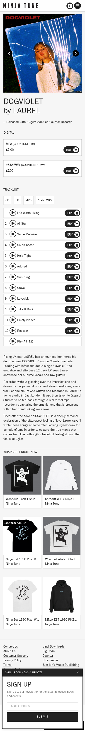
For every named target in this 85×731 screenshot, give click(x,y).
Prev (9, 53)
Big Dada (49, 651)
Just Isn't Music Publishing (61, 664)
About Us (9, 651)
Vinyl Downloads (54, 646)
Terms (7, 664)
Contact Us (10, 646)
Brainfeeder (50, 660)
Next (75, 53)
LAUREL (26, 110)
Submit (42, 716)
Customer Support (15, 655)
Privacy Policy (12, 660)
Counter (48, 655)
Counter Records (60, 122)
